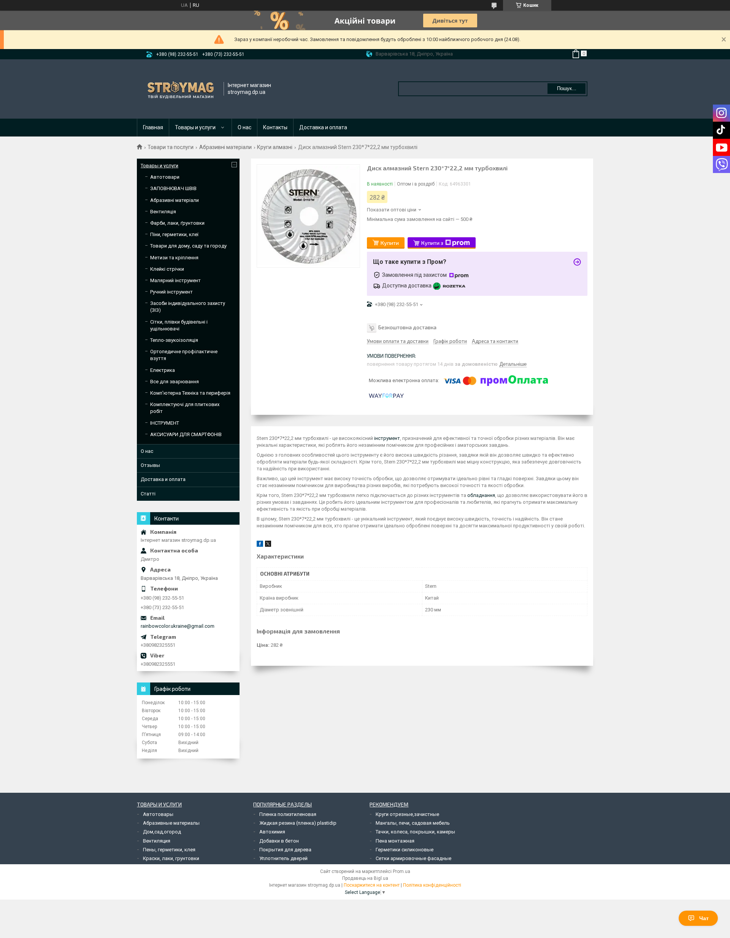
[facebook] (260, 545)
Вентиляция (156, 841)
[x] (268, 545)
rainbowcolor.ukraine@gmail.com (177, 626)
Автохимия (272, 832)
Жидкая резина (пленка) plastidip (297, 823)
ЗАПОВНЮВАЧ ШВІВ (173, 188)
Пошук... (566, 88)
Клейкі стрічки (167, 269)
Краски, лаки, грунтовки (171, 858)
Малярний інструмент (175, 280)
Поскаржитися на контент (372, 885)
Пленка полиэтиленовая (287, 814)
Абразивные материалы (171, 823)
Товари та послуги (171, 147)
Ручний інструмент (171, 292)
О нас (244, 127)
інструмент (387, 438)
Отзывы (150, 465)
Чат (704, 918)
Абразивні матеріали (225, 147)
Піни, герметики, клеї (174, 234)
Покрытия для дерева (285, 849)
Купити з (432, 243)
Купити (390, 243)
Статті (148, 494)
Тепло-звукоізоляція (174, 340)
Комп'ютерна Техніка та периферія (190, 393)
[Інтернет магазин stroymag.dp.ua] (181, 89)
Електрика (162, 370)
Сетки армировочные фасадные (413, 858)
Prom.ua (401, 871)
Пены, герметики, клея (169, 849)
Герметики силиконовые (404, 849)
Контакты (275, 127)
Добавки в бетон (279, 841)
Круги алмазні (274, 147)
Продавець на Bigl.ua (365, 878)
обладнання (481, 495)
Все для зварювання (174, 381)
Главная (153, 127)
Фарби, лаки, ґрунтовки (177, 223)
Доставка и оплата (323, 127)
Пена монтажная (395, 841)
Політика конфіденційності (432, 885)
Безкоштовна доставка (407, 327)
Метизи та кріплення (174, 257)
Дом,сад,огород (162, 832)
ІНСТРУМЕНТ (164, 423)
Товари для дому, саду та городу (188, 246)
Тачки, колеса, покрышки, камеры (415, 832)
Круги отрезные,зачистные (407, 814)
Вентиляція (163, 211)
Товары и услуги (195, 127)
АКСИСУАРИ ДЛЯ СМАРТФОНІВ (186, 434)
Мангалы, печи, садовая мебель (413, 823)
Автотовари (164, 177)
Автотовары (158, 814)
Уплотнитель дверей (283, 858)
